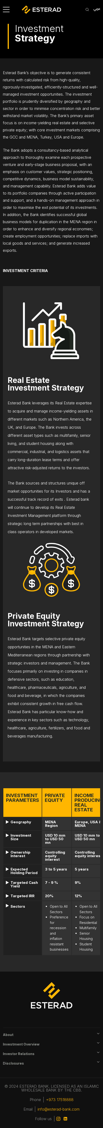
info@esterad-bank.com (59, 1109)
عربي (96, 9)
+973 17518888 (60, 1099)
